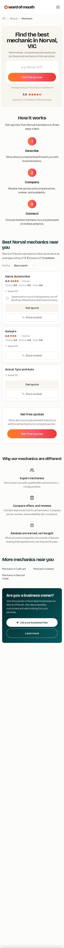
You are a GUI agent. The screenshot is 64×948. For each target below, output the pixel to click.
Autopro (10, 331)
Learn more (32, 633)
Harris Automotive (17, 276)
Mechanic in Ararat (43, 568)
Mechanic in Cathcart (14, 568)
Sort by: (6, 265)
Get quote (32, 307)
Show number (34, 317)
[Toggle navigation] (58, 7)
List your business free (34, 622)
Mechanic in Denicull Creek (13, 577)
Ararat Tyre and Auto (19, 369)
